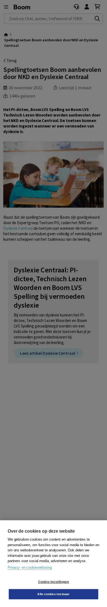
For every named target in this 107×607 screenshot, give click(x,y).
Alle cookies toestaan (53, 594)
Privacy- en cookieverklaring (30, 567)
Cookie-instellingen (53, 582)
